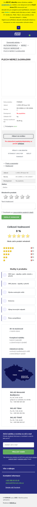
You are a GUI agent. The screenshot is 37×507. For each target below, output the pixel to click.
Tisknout (19, 156)
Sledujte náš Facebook (12, 487)
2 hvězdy (11, 196)
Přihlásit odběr (18, 452)
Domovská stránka (13, 42)
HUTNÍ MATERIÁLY (11, 45)
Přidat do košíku (18, 136)
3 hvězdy (17, 196)
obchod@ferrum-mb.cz (15, 483)
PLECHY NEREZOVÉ (11, 48)
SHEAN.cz (12, 503)
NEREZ (24, 45)
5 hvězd (28, 196)
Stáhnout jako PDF (15, 153)
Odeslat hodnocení (11, 217)
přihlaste (21, 143)
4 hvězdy (22, 196)
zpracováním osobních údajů (23, 212)
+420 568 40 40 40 (12, 480)
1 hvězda (5, 196)
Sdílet (28, 153)
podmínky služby (22, 459)
